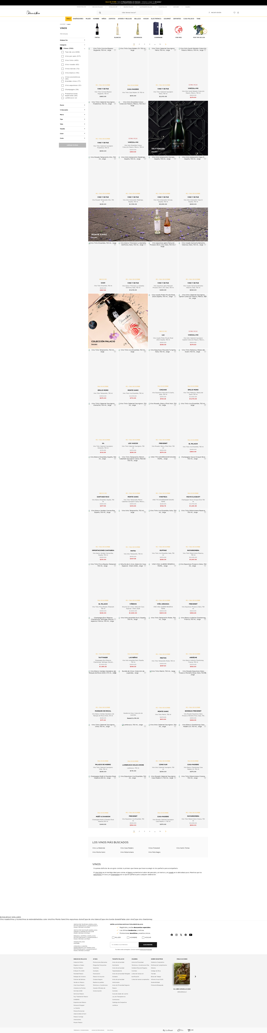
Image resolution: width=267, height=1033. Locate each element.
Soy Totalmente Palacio (81, 996)
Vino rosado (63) (72, 64)
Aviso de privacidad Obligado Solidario (121, 975)
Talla (61, 124)
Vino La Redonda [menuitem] (98, 848)
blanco (130, 872)
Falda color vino (127, 919)
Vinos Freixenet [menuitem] (154, 848)
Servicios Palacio (79, 993)
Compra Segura (97, 979)
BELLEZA (137, 18)
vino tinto (98, 872)
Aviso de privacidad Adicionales (118, 981)
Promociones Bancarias (100, 962)
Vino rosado (5, 919)
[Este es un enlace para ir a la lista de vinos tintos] (97, 28)
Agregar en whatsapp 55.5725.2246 (84, 931)
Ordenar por (64, 40)
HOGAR (146, 18)
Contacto (96, 971)
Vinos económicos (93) (72, 78)
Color (62, 133)
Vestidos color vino (43, 919)
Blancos (117, 37)
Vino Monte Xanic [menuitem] (98, 852)
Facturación (96, 973)
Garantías (96, 968)
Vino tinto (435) (72, 60)
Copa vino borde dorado (110, 919)
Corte (62, 138)
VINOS (69, 24)
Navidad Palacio (78, 973)
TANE (198, 18)
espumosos (97, 874)
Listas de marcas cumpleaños (140, 979)
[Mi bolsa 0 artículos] (238, 12)
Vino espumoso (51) (73, 85)
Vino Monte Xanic (58, 919)
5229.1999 (76, 943)
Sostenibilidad (155, 982)
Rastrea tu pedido (98, 982)
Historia (153, 968)
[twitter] (181, 935)
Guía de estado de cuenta (120, 993)
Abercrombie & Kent (80, 1013)
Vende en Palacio (79, 982)
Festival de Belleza (79, 979)
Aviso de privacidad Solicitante (118, 964)
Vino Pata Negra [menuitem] (154, 852)
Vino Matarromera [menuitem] (127, 852)
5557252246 (77, 949)
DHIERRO (76, 999)
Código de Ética (156, 971)
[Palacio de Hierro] (33, 12)
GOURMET (167, 18)
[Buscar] (100, 12)
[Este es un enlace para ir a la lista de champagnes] (158, 28)
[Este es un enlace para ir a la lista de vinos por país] (178, 28)
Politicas (110, 1030)
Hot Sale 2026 (78, 991)
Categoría (63, 45)
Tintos (97, 37)
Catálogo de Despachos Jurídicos (119, 1004)
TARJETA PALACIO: (79, 941)
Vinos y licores (16, 919)
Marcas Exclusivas (79, 1011)
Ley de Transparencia (118, 996)
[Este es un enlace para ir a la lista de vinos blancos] (117, 28)
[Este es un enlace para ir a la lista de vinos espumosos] (138, 28)
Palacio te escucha (98, 976)
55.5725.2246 (78, 925)
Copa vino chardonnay (143, 919)
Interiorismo (77, 1019)
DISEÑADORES (78, 18)
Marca (62, 114)
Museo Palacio (78, 1022)
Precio (62, 105)
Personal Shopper (79, 1005)
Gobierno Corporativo (157, 962)
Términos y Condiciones (100, 985)
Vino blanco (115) (72, 73)
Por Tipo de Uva (199, 37)
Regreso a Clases (79, 965)
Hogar (148, 937)
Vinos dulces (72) (72, 69)
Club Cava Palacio (79, 985)
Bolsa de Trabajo (156, 976)
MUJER (88, 18)
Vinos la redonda (29, 919)
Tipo (61, 119)
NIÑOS (104, 18)
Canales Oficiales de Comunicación (99, 990)
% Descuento (64, 109)
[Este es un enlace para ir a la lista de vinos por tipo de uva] (199, 28)
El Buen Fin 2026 (79, 971)
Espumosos (138, 37)
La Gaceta (77, 1008)
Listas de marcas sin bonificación (138, 975)
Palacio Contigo (78, 1016)
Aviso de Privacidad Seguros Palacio (121, 987)
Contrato (115, 991)
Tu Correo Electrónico (120, 944)
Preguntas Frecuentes (99, 965)
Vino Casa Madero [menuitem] (127, 848)
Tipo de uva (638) (72, 52)
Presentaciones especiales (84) (71, 94)
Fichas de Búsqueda (157, 985)
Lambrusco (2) (71, 98)
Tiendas (153, 973)
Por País (179, 37)
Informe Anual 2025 (157, 979)
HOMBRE (96, 18)
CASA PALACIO (188, 18)
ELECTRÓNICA (156, 18)
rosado (171, 872)
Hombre (133, 937)
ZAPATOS (112, 18)
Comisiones (115, 999)
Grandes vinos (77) (73, 81)
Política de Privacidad (146, 949)
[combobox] (127, 12)
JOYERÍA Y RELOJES (125, 18)
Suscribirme (147, 944)
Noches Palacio (78, 968)
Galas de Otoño (78, 962)
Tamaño (62, 128)
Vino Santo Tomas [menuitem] (183, 848)
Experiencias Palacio (80, 1002)
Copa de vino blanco (91, 919)
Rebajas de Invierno (80, 976)
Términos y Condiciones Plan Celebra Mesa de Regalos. (140, 967)
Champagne (158, 37)
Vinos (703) (68, 48)
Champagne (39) (72, 89)
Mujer (118, 937)
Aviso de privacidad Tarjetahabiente (118, 969)
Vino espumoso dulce (74, 919)
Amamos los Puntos (80, 988)
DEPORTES (177, 18)
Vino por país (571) (73, 56)
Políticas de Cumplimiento (159, 965)
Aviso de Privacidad (138, 962)
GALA (69, 18)
